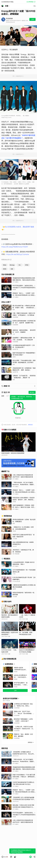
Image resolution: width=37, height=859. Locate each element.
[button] (5, 857)
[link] (11, 857)
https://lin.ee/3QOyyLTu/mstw (17, 254)
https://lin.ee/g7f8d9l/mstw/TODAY (14, 247)
